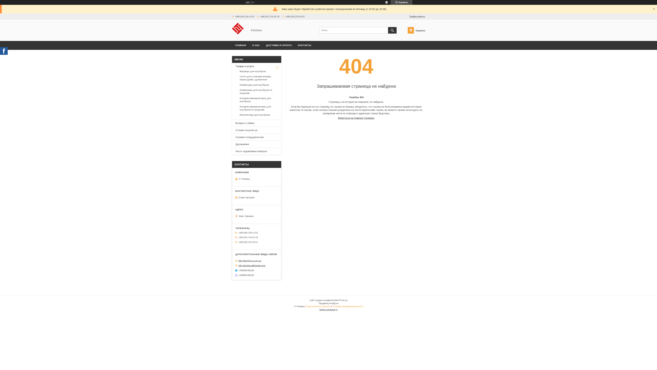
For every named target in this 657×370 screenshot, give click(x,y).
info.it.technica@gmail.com (252, 265)
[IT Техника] (239, 36)
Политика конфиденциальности (347, 306)
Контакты (304, 45)
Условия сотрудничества (249, 137)
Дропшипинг (242, 144)
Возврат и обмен (244, 123)
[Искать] (392, 30)
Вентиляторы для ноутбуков (255, 115)
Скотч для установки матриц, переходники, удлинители (255, 78)
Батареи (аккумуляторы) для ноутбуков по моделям (255, 108)
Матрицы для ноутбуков (253, 71)
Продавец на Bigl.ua (328, 303)
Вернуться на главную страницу (356, 118)
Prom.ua (343, 300)
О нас (256, 45)
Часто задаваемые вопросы (251, 151)
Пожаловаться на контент (318, 306)
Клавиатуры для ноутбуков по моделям (256, 91)
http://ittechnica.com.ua (249, 260)
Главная (240, 45)
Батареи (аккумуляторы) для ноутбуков (255, 100)
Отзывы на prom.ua (246, 130)
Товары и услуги (244, 66)
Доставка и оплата (279, 45)
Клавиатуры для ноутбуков (254, 85)
